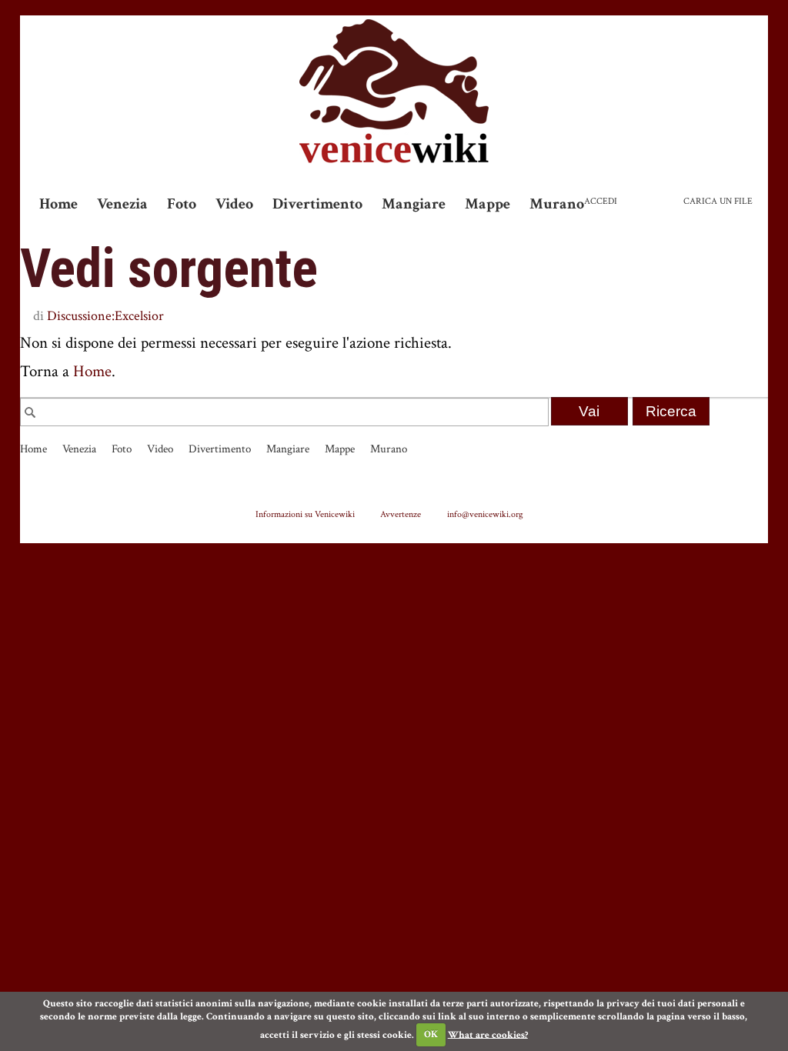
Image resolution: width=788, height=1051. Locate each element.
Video (234, 204)
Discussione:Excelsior (105, 316)
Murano (556, 204)
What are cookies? (488, 1034)
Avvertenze (400, 514)
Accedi (600, 201)
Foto (181, 204)
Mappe (487, 204)
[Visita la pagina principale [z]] (394, 91)
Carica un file (718, 201)
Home (58, 204)
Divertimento (317, 204)
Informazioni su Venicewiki (305, 514)
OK (431, 1034)
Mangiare (414, 204)
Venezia (122, 204)
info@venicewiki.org (485, 514)
